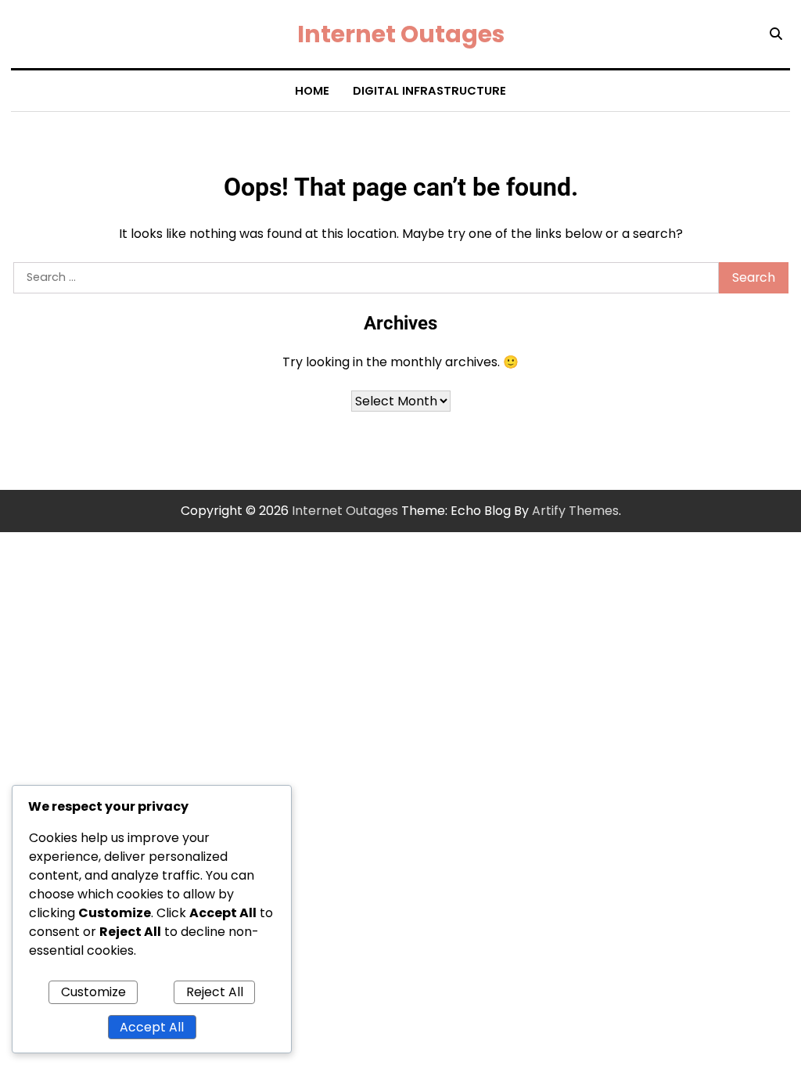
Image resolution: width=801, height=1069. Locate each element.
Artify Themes (575, 511)
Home (312, 91)
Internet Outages (401, 34)
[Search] (776, 34)
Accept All (152, 1027)
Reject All (214, 992)
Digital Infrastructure (429, 91)
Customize (93, 992)
